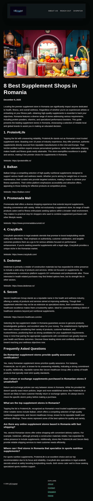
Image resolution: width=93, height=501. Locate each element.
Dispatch (52, 492)
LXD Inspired (13, 484)
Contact (51, 488)
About (50, 484)
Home (50, 496)
